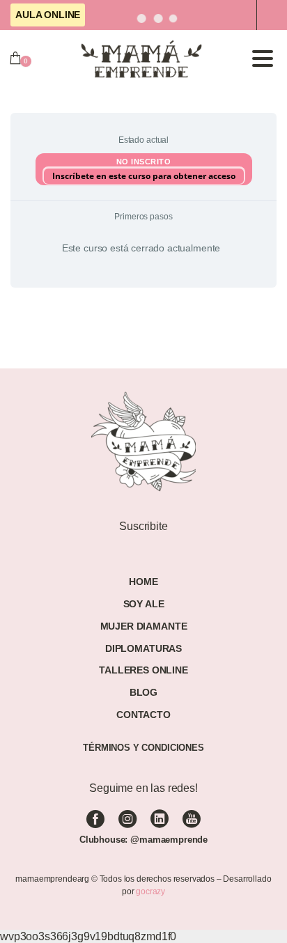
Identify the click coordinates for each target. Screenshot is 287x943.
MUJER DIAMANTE (143, 626)
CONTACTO (143, 714)
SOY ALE (143, 603)
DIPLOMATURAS (143, 648)
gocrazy (150, 891)
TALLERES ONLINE (143, 670)
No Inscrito (143, 161)
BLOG (143, 692)
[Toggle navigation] (263, 58)
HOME (143, 581)
